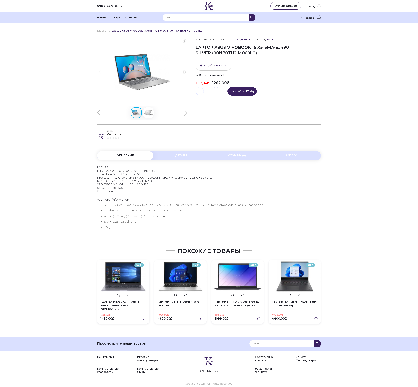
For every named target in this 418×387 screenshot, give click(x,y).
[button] (184, 41)
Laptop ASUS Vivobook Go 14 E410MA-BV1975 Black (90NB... (237, 304)
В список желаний (211, 75)
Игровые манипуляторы (147, 358)
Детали (181, 155)
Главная (101, 17)
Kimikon (114, 134)
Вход (311, 6)
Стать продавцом (286, 5)
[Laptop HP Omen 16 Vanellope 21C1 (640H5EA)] (295, 276)
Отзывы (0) (237, 155)
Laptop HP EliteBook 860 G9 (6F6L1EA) (179, 304)
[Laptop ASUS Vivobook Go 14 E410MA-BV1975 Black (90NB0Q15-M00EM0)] (237, 276)
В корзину (240, 91)
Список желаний (107, 5)
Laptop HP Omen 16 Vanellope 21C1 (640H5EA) (295, 304)
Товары (115, 17)
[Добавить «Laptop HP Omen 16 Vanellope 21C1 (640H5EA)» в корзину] (316, 318)
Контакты (131, 17)
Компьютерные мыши (148, 370)
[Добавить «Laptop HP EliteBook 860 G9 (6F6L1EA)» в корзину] (201, 318)
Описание (125, 155)
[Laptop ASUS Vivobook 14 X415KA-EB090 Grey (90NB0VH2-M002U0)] (123, 276)
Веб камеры (105, 357)
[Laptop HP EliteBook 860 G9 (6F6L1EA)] (180, 276)
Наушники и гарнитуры (263, 370)
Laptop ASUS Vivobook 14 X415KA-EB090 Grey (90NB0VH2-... (120, 306)
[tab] (125, 155)
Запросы (292, 155)
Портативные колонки (264, 358)
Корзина (309, 17)
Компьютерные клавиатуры (108, 370)
